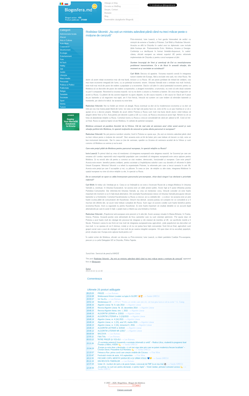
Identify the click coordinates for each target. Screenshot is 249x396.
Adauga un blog (110, 3)
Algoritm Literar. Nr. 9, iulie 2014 (111, 305)
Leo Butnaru (113, 293)
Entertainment (66, 56)
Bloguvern (96, 262)
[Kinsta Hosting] (70, 130)
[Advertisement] (107, 56)
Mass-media (65, 78)
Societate (64, 97)
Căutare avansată (124, 390)
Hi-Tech (63, 62)
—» (106, 293)
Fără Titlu (102, 337)
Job (61, 69)
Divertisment (65, 50)
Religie (63, 91)
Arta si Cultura (66, 40)
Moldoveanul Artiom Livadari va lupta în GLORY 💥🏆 (120, 296)
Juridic (62, 72)
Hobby (62, 66)
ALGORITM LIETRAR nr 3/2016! (111, 328)
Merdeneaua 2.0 (104, 302)
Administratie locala (68, 34)
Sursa (88, 269)
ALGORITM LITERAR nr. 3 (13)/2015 (113, 316)
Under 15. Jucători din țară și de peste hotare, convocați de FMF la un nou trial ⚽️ (132, 364)
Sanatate (63, 94)
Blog (106, 16)
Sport (62, 101)
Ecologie (63, 53)
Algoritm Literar (134, 305)
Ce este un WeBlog (112, 6)
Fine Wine (156, 352)
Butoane (107, 13)
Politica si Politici (67, 85)
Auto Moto (64, 43)
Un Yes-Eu (102, 299)
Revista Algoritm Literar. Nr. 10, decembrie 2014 (117, 308)
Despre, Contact (111, 10)
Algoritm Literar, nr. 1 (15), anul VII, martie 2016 (117, 322)
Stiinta (62, 104)
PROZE (101, 293)
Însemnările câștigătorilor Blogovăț (118, 19)
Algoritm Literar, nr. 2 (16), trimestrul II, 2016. (116, 325)
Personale (64, 82)
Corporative (64, 47)
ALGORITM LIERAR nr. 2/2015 (111, 313)
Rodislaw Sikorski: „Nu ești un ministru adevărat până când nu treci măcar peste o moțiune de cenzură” (138, 259)
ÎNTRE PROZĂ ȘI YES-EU (109, 339)
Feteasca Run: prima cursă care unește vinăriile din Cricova (123, 352)
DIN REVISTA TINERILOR (109, 361)
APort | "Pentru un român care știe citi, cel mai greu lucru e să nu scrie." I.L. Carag (149, 302)
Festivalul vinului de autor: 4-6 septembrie (115, 355)
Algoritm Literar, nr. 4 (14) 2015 (110, 319)
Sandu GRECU (153, 296)
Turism (63, 107)
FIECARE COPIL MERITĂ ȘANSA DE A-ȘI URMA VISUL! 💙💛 (125, 358)
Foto (62, 59)
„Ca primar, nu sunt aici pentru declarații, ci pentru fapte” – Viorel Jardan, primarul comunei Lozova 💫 (140, 367)
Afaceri (63, 37)
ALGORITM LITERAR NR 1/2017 (111, 331)
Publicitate (64, 88)
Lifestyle (63, 75)
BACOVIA (102, 334)
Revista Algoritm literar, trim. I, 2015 (113, 311)
